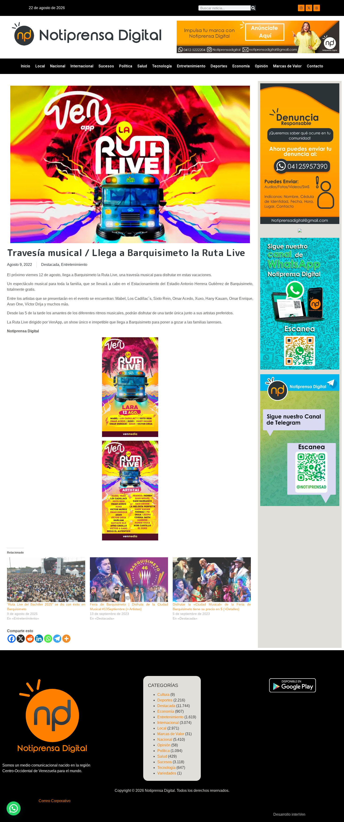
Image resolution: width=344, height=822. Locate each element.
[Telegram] (57, 639)
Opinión (261, 66)
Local (40, 66)
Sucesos (106, 66)
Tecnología (162, 66)
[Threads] (316, 8)
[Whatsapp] (48, 639)
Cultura (163, 695)
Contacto (315, 66)
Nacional (57, 66)
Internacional (81, 66)
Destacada (50, 265)
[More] (66, 639)
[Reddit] (30, 639)
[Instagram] (301, 8)
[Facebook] (11, 639)
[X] (21, 639)
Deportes (219, 66)
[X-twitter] (309, 8)
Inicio (25, 66)
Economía (241, 66)
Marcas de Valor (287, 66)
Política (125, 66)
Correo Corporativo (54, 801)
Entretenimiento (191, 66)
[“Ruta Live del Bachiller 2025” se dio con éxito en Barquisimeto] (46, 579)
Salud (142, 66)
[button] (14, 808)
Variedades (166, 773)
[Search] (253, 8)
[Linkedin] (39, 639)
